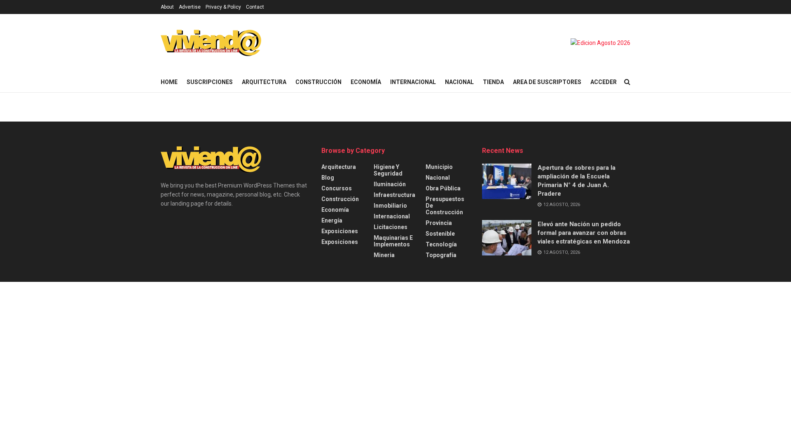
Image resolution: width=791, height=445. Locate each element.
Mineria (384, 255)
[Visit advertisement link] (600, 43)
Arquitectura (264, 82)
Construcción (318, 82)
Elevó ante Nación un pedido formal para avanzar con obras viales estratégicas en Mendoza (584, 232)
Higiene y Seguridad (388, 170)
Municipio (439, 167)
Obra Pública (443, 188)
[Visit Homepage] (211, 43)
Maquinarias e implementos (393, 241)
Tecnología (441, 244)
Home (169, 82)
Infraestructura (394, 195)
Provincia (439, 223)
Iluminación (390, 184)
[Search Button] (627, 82)
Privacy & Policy (223, 7)
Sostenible (440, 233)
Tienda (493, 82)
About (167, 7)
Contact (255, 7)
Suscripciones (210, 82)
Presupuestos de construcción (445, 205)
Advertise (190, 7)
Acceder (603, 82)
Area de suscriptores (547, 82)
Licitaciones (390, 227)
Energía (331, 220)
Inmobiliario (390, 205)
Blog (327, 177)
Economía (366, 82)
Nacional (459, 82)
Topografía (441, 255)
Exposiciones (339, 231)
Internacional (413, 82)
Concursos (336, 188)
